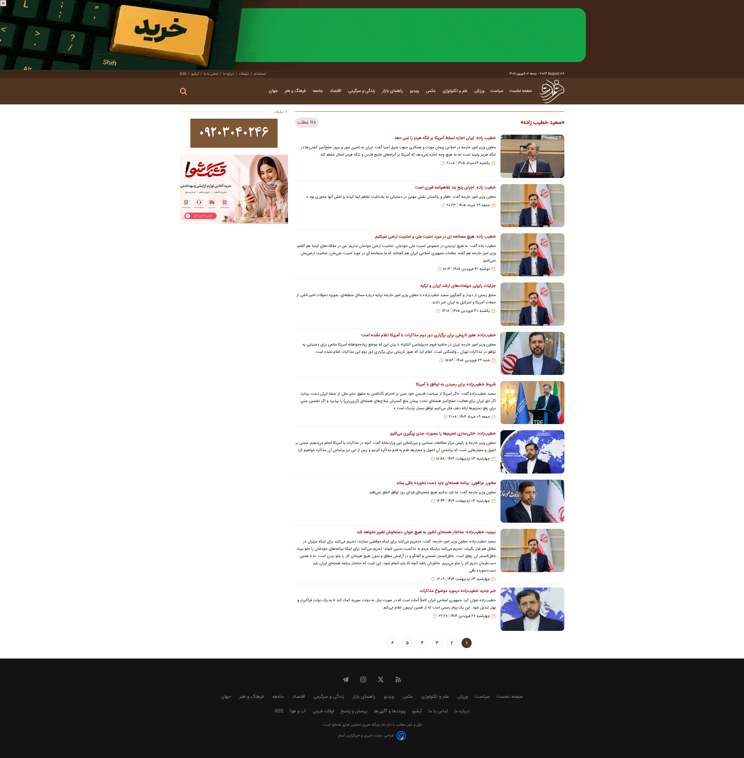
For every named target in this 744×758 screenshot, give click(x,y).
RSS (183, 74)
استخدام (260, 74)
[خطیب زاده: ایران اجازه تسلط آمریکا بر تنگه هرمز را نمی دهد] (532, 156)
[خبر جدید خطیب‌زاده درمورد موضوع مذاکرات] (532, 609)
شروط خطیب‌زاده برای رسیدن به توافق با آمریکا (456, 384)
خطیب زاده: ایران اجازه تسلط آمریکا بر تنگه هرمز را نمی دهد (445, 138)
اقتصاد (336, 91)
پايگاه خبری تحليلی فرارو (360, 725)
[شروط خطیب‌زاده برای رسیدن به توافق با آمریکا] (532, 402)
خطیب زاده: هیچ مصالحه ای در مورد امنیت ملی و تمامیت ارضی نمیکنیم (435, 236)
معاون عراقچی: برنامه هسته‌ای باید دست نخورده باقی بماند (446, 483)
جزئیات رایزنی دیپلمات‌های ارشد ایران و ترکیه (458, 285)
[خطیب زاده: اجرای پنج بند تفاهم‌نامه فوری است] (532, 205)
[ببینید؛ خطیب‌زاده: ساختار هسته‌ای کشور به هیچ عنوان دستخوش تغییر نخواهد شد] (532, 555)
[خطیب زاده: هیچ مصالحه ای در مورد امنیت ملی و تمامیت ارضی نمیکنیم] (532, 254)
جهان (274, 91)
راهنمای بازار (393, 91)
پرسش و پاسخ (354, 711)
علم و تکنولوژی (456, 91)
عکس (431, 91)
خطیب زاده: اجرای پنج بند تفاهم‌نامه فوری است (455, 187)
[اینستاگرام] (363, 679)
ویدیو (415, 91)
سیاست (496, 91)
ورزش (479, 91)
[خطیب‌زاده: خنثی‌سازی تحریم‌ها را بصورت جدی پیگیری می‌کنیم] (532, 451)
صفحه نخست (520, 91)
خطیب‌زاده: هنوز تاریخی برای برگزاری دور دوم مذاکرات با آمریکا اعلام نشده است (428, 335)
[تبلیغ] (372, 35)
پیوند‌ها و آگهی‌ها (390, 711)
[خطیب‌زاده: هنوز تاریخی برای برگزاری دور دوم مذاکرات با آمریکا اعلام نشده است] (532, 353)
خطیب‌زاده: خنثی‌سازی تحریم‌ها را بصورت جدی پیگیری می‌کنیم (443, 433)
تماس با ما (211, 74)
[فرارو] (551, 91)
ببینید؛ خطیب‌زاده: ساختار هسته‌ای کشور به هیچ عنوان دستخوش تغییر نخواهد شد (426, 532)
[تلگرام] (345, 679)
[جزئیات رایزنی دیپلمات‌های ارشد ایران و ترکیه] (532, 303)
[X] (380, 679)
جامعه (318, 91)
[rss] (398, 679)
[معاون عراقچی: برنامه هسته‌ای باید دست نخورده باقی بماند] (532, 501)
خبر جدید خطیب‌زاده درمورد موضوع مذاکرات (458, 591)
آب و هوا (298, 711)
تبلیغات (244, 74)
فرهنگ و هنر (296, 91)
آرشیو (195, 74)
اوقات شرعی (323, 711)
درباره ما (228, 74)
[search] (183, 91)
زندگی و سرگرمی (362, 91)
